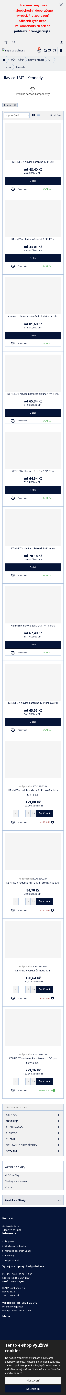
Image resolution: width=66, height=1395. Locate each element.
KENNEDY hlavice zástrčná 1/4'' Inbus (33, 548)
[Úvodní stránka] (13, 50)
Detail (33, 180)
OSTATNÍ (11, 1151)
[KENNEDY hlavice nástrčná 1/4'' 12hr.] (33, 218)
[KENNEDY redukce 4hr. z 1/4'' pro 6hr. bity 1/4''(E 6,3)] (33, 759)
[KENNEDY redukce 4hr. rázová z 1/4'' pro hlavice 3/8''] (33, 1027)
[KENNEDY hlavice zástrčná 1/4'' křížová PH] (33, 682)
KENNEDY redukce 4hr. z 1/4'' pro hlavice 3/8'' (33, 882)
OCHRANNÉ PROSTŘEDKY (21, 1145)
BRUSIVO (11, 1115)
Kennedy (8, 105)
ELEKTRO (11, 1133)
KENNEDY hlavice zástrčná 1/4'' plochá (33, 625)
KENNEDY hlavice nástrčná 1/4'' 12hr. (33, 239)
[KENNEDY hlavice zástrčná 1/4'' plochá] (33, 604)
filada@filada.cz (10, 1226)
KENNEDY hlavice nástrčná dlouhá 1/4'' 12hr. (33, 393)
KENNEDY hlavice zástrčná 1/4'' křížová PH (33, 702)
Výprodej (9, 1187)
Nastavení (33, 1380)
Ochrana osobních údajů (18, 1250)
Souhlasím (33, 1389)
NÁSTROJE (12, 1121)
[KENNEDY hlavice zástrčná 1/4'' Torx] (33, 450)
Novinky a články (15, 1200)
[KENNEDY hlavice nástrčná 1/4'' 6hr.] (33, 141)
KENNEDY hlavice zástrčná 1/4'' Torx (33, 471)
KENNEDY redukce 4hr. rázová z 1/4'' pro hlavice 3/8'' (33, 1060)
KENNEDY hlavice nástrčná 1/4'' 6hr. (33, 161)
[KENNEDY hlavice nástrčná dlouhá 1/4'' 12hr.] (33, 373)
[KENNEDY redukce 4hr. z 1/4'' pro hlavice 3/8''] (33, 851)
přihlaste (21, 31)
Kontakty (9, 1255)
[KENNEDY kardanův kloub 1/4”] (33, 939)
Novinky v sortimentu (16, 1181)
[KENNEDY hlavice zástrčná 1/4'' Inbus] (33, 527)
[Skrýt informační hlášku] (61, 4)
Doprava (9, 1241)
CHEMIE (11, 1139)
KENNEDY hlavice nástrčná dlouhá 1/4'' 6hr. (33, 316)
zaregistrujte (40, 31)
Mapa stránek (12, 1260)
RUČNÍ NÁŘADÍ (15, 1127)
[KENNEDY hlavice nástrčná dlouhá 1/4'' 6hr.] (33, 295)
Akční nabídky (12, 1175)
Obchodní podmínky (15, 1246)
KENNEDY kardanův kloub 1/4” (33, 970)
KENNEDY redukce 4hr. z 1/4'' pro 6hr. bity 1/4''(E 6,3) (33, 792)
